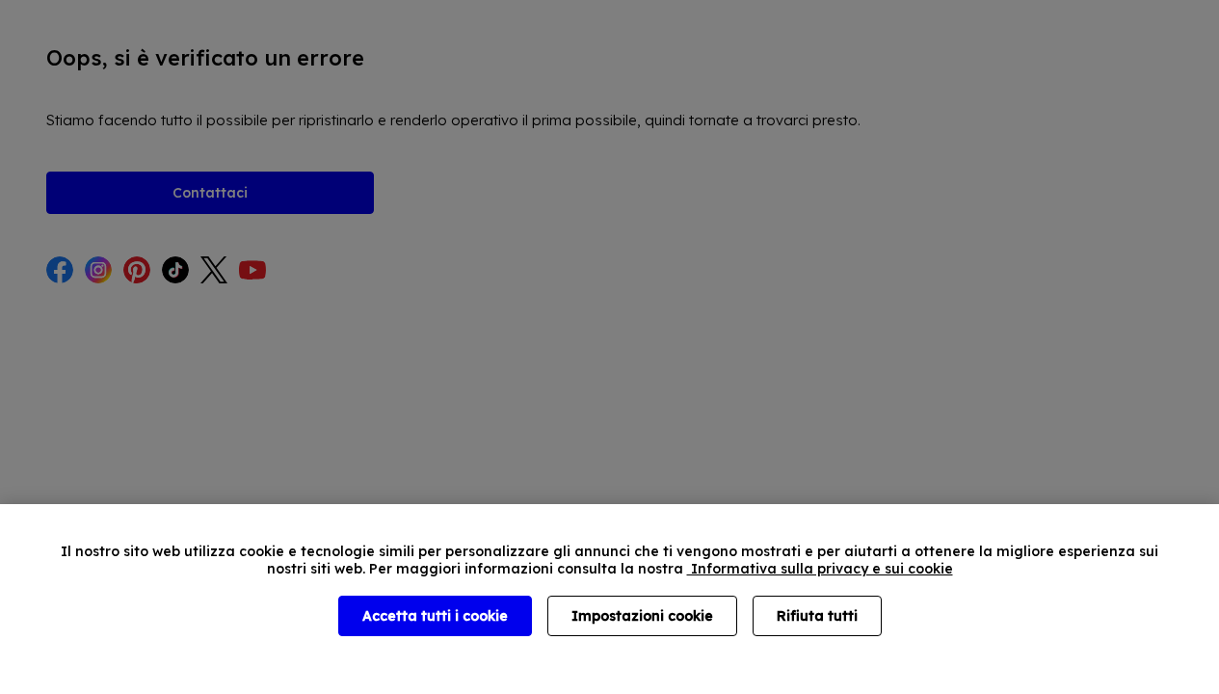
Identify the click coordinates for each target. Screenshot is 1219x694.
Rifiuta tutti (817, 616)
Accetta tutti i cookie (435, 616)
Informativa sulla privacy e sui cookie (820, 568)
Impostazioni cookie (642, 616)
